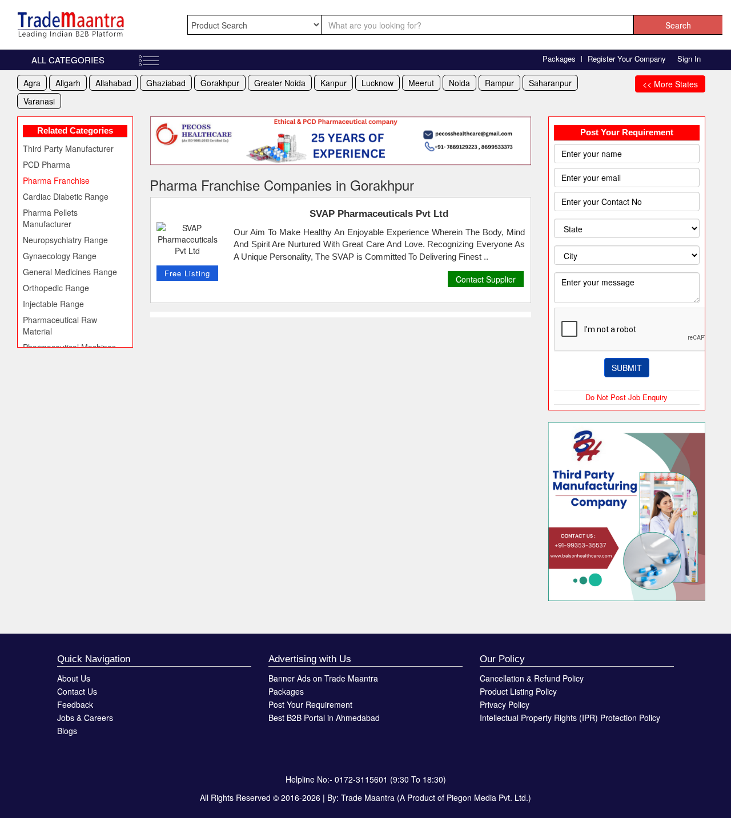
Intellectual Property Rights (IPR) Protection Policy (570, 717)
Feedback (75, 704)
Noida (459, 82)
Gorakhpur (219, 82)
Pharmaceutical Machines (69, 347)
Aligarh (68, 82)
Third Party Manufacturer (68, 148)
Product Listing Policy (518, 691)
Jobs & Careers (85, 717)
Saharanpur (550, 82)
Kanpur (333, 82)
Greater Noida (280, 82)
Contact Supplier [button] (486, 279)
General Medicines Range (70, 271)
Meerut (421, 82)
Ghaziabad (166, 82)
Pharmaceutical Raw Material (60, 325)
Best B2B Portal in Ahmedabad (324, 717)
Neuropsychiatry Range (65, 239)
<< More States (670, 84)
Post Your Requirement (310, 704)
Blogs (67, 730)
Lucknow (377, 82)
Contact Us (77, 691)
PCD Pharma (46, 164)
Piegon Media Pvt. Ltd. (487, 797)
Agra (32, 82)
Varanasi (39, 101)
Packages (559, 58)
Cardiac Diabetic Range (66, 196)
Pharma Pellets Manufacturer (50, 218)
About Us (73, 678)
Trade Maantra (368, 797)
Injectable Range (53, 303)
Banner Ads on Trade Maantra (323, 678)
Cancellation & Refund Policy (532, 678)
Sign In (689, 58)
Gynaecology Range (60, 255)
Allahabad (113, 82)
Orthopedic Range (56, 287)
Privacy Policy (504, 704)
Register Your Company (627, 58)
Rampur (499, 82)
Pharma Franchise (56, 180)
